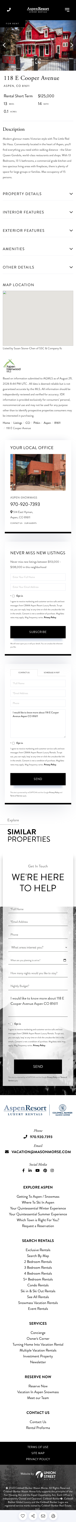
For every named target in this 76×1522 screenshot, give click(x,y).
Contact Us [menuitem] (38, 1422)
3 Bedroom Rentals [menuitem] (38, 1267)
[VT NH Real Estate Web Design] (37, 1475)
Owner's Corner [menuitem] (38, 1338)
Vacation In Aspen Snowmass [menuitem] (38, 1392)
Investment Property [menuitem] (38, 1356)
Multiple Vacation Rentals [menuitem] (38, 1350)
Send (38, 779)
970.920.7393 (9, 10)
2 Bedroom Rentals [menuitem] (38, 1261)
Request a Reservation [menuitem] (38, 1226)
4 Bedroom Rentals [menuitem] (38, 1273)
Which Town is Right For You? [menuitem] (38, 1220)
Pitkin (36, 423)
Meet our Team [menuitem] (38, 1398)
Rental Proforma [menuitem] (38, 1427)
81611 (57, 423)
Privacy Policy (50, 617)
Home (6, 423)
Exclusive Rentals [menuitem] (38, 1250)
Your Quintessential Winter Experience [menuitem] (38, 1208)
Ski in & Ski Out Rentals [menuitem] (38, 1291)
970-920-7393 (25, 504)
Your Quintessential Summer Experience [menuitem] (38, 1214)
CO (27, 423)
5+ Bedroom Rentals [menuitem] (38, 1279)
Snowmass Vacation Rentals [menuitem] (38, 1302)
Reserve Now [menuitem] (37, 1386)
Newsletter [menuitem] (38, 1362)
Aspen (47, 423)
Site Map (38, 1453)
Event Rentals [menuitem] (38, 1308)
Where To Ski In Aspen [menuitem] (38, 1202)
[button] (6, 45)
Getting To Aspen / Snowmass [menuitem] (38, 1196)
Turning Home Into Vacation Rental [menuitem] (38, 1344)
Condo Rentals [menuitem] (38, 1285)
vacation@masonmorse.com (41, 1152)
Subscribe (38, 632)
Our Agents (30, 523)
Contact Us (16, 523)
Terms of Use (38, 1447)
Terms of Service (16, 795)
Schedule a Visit (52, 672)
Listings (17, 423)
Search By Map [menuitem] (38, 1255)
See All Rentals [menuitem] (38, 1297)
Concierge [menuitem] (38, 1332)
